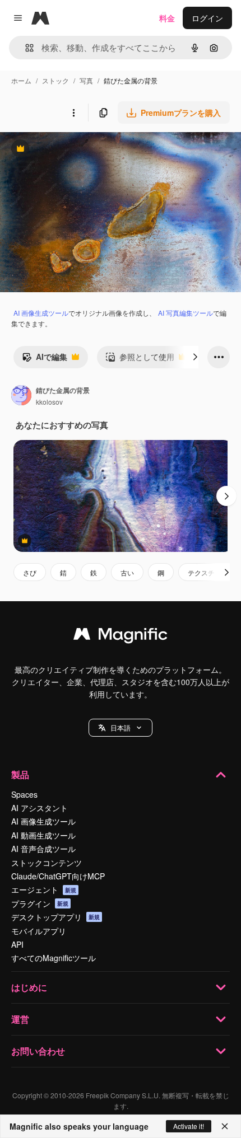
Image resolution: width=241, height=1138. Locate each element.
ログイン (207, 18)
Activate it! (188, 1126)
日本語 (120, 727)
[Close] (224, 1126)
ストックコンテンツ (46, 862)
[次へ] (195, 357)
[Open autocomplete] (25, 48)
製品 (20, 774)
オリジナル (77, 150)
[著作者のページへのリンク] (21, 396)
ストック (55, 80)
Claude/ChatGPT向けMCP (58, 876)
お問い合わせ (38, 1051)
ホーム (21, 80)
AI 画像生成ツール (40, 312)
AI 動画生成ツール (43, 835)
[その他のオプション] (73, 112)
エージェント (43, 889)
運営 (20, 1019)
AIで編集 (44, 359)
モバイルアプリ (38, 930)
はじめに (29, 987)
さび (29, 572)
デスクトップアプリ (55, 916)
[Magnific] (120, 636)
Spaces (24, 794)
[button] (120, 728)
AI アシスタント (39, 807)
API (17, 944)
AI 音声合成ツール (43, 848)
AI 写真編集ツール (185, 312)
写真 (86, 80)
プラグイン (39, 903)
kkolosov (49, 401)
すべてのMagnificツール (53, 957)
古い (127, 572)
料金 (167, 18)
